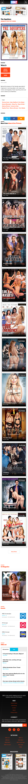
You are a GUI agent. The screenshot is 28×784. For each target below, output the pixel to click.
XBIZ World (7, 742)
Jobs (14, 649)
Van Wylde (22, 108)
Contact (14, 708)
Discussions (6, 649)
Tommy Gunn (5, 102)
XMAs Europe (5, 632)
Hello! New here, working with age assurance (12, 660)
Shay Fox (14, 104)
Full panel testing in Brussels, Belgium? (13, 653)
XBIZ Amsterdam (6, 614)
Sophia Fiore (5, 108)
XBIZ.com (7, 737)
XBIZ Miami (20, 740)
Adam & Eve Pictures (8, 21)
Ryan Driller (21, 104)
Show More (14, 551)
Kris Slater (21, 102)
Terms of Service (13, 779)
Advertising (14, 705)
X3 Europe (5, 623)
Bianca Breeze (14, 108)
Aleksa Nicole (6, 106)
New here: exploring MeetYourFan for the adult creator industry (14, 674)
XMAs (20, 747)
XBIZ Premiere (7, 744)
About (14, 710)
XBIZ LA (21, 737)
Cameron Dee (14, 106)
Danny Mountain (6, 104)
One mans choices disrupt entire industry (13, 681)
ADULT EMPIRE (5, 70)
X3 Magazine (5, 567)
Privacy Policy (14, 712)
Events (3, 608)
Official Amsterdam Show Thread (11, 667)
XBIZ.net (4, 645)
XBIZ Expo (20, 744)
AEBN (5, 75)
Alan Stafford (14, 102)
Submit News (14, 703)
